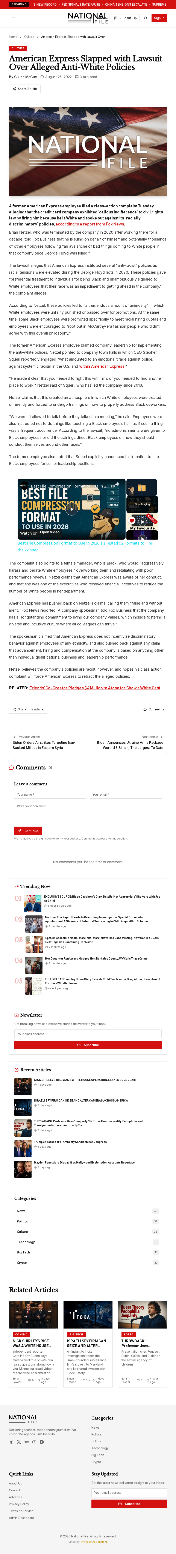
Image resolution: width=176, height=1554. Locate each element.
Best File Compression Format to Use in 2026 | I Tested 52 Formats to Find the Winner (71, 486)
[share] (117, 484)
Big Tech (97, 1455)
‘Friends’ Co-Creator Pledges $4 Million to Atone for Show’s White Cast (94, 688)
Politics (96, 1434)
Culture (29, 37)
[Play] (142, 521)
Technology (100, 1448)
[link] (24, 485)
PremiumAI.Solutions (94, 1541)
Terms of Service (21, 1511)
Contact (14, 1490)
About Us (15, 1483)
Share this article (30, 709)
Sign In (159, 18)
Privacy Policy (19, 1504)
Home (13, 37)
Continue (31, 831)
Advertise (16, 1497)
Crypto (96, 1462)
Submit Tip (128, 18)
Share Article (27, 89)
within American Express (101, 366)
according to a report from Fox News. (91, 224)
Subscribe (91, 1045)
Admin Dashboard (21, 1518)
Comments (156, 709)
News (95, 1427)
